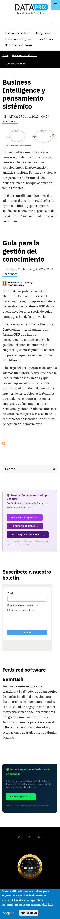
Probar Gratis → (20, 796)
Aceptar (8, 913)
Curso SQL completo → (23, 517)
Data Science (46, 39)
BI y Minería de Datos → (24, 525)
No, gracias (29, 912)
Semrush (13, 679)
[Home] (31, 8)
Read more (10, 122)
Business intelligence (18, 39)
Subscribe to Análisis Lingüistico (3, 443)
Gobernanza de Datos (18, 45)
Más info (48, 904)
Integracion (43, 33)
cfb (11, 269)
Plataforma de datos (17, 33)
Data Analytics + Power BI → (27, 534)
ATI (11, 116)
